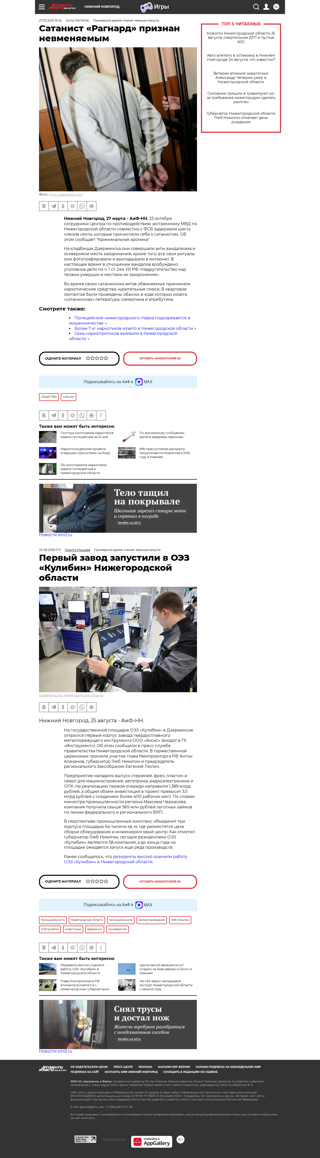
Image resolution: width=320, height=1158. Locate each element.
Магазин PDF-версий (174, 1067)
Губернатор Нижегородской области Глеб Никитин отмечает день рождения (241, 117)
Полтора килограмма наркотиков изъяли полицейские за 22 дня (87, 435)
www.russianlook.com (66, 194)
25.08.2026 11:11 (50, 550)
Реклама (145, 1067)
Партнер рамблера (114, 1139)
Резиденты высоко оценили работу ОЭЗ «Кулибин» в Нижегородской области (82, 969)
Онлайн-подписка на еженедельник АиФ (228, 1067)
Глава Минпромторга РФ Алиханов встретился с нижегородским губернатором (84, 985)
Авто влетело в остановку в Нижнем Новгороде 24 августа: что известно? (241, 57)
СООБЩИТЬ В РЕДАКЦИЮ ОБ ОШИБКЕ (190, 1072)
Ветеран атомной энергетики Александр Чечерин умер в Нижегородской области (241, 77)
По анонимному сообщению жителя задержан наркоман (162, 435)
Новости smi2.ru (55, 534)
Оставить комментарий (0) (160, 358)
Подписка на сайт (84, 1072)
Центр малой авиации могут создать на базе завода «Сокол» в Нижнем (166, 969)
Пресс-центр (123, 1067)
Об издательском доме (89, 1067)
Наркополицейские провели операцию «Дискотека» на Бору (85, 451)
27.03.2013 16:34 (50, 20)
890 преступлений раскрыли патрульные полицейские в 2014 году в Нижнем (165, 453)
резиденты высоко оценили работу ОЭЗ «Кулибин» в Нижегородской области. (126, 859)
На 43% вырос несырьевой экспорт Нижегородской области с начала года (166, 985)
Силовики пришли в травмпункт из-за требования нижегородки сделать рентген (241, 97)
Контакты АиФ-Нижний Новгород (131, 1072)
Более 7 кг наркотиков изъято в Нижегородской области (133, 328)
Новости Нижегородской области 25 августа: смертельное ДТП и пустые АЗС (241, 37)
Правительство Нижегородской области (71, 695)
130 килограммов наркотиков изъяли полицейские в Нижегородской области (83, 469)
